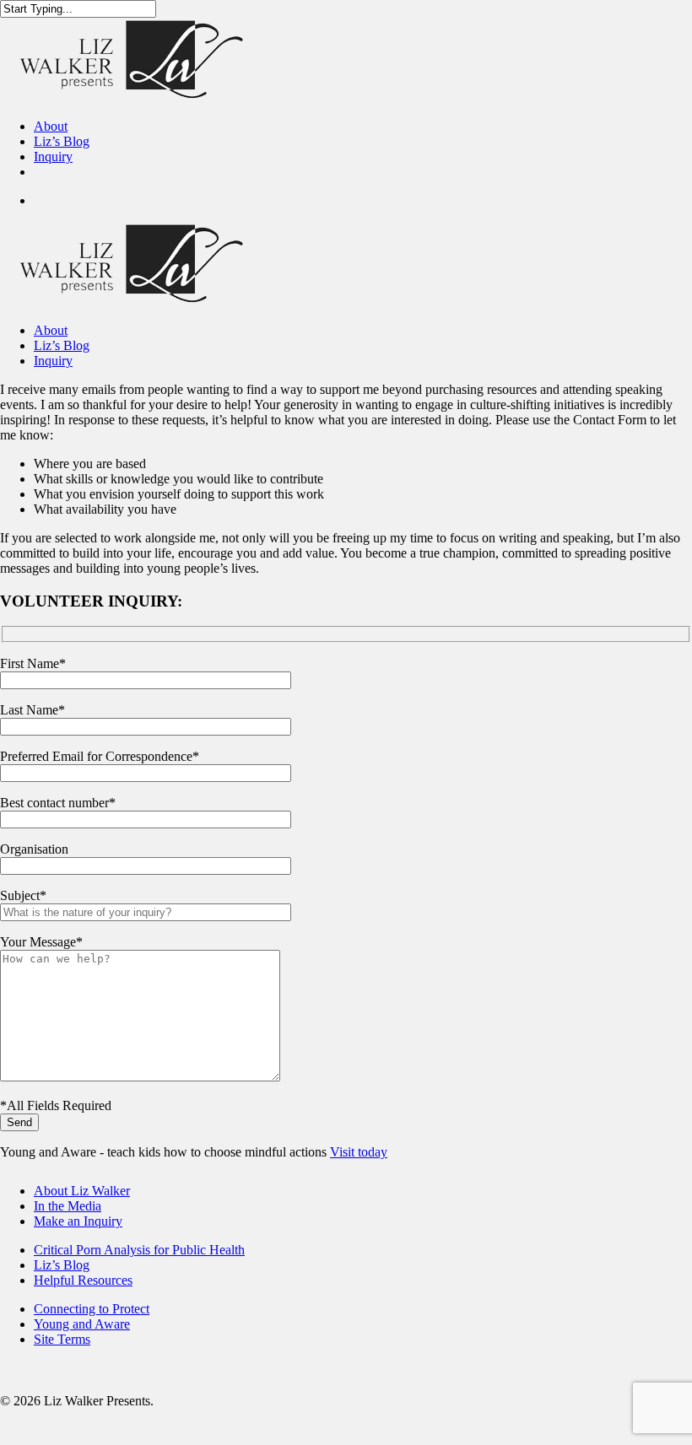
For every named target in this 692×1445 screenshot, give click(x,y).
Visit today (358, 1152)
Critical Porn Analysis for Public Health (139, 1250)
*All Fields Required (55, 1105)
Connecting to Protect (91, 1309)
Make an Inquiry (78, 1221)
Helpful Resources (83, 1280)
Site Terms (62, 1339)
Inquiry (53, 360)
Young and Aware (82, 1324)
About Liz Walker (82, 1190)
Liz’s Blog (61, 345)
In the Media (67, 1206)
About (51, 330)
